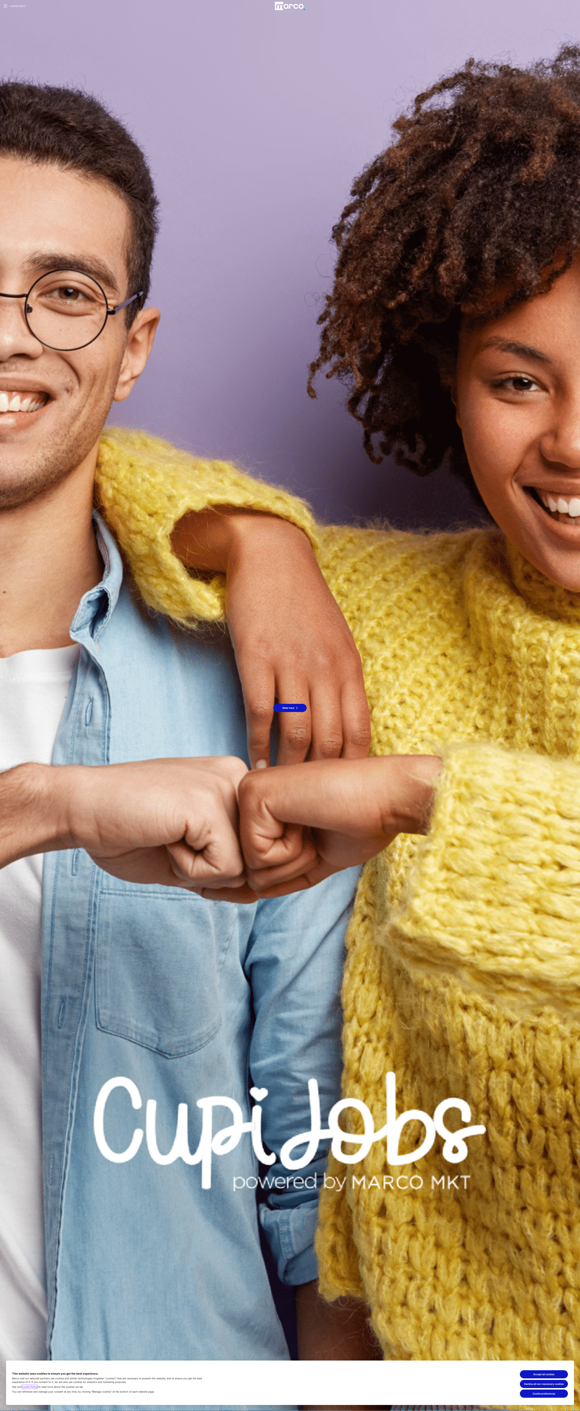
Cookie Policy (29, 1386)
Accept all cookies (543, 1374)
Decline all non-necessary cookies (544, 1383)
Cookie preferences (544, 1393)
